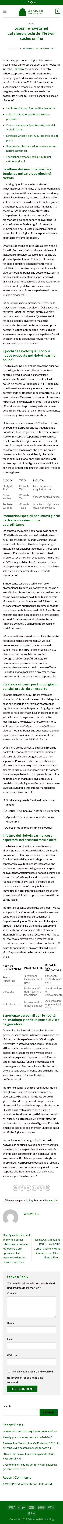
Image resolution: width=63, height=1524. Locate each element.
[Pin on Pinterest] (41, 1188)
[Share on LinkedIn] (47, 1188)
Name (11, 1323)
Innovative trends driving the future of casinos (30, 1431)
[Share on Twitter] (28, 1188)
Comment (13, 1293)
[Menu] (5, 11)
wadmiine (48, 48)
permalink (53, 1200)
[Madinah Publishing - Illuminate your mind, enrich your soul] (31, 11)
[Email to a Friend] (35, 1188)
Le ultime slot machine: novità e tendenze (30, 108)
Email (11, 1339)
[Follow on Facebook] (28, 2)
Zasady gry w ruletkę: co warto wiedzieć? (27, 1437)
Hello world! (45, 1483)
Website (12, 1355)
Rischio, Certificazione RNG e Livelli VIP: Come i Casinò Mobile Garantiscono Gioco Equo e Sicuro (46, 1248)
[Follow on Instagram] (31, 2)
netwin (19, 68)
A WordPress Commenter (18, 1483)
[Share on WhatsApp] (16, 1188)
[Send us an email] (35, 2)
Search (7, 1406)
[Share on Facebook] (22, 1188)
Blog (31, 23)
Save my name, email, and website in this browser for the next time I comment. (30, 1377)
